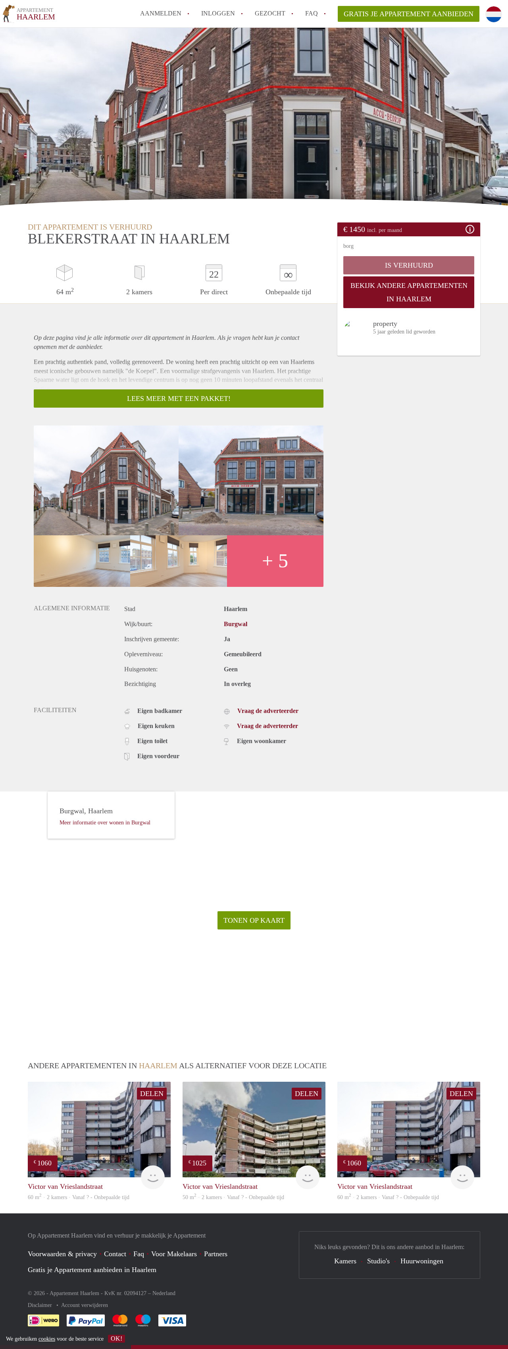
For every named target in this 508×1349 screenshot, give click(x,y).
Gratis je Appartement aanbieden (408, 14)
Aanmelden (160, 13)
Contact (115, 1254)
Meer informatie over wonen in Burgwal (105, 823)
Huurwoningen (421, 1261)
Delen (152, 1094)
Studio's (378, 1261)
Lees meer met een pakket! (179, 398)
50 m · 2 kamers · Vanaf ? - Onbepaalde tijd (233, 1197)
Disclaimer (41, 1305)
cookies (46, 1339)
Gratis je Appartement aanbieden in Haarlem (92, 1270)
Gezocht (270, 13)
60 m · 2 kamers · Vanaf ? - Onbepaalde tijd (78, 1197)
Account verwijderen (84, 1305)
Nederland (163, 1293)
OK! (116, 1338)
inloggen (218, 13)
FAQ (311, 13)
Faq (138, 1254)
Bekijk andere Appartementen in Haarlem (409, 292)
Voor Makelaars (174, 1254)
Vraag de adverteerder (267, 710)
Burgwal (235, 624)
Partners (215, 1254)
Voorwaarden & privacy (62, 1254)
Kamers (345, 1261)
